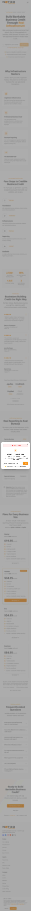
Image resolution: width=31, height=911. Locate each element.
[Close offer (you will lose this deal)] (28, 444)
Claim (25, 463)
